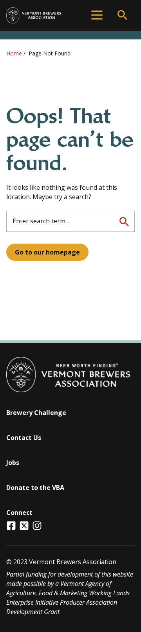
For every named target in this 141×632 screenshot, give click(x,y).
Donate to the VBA (35, 487)
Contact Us (23, 437)
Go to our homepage (47, 252)
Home (14, 53)
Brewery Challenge (36, 412)
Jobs (12, 462)
